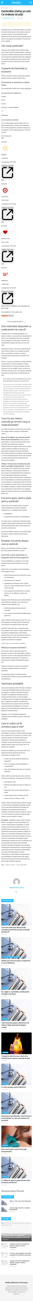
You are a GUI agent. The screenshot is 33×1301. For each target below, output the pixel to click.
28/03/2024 (4, 934)
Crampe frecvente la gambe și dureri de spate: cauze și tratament (19, 1245)
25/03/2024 (4, 996)
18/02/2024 (4, 1184)
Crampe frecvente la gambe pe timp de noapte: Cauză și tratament (20, 1262)
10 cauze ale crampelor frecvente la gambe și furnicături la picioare (20, 1254)
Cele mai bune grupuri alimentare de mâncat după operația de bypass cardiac (15, 1025)
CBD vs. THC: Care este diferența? (20, 1201)
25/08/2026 (13, 1249)
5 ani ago (12, 1203)
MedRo (16, 2)
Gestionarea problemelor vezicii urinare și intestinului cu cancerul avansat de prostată (16, 1118)
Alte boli (11, 8)
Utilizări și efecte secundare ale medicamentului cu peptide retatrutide (16, 1236)
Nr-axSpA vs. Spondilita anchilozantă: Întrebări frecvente (15, 993)
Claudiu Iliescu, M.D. (8, 18)
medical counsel (10, 864)
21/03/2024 (4, 1029)
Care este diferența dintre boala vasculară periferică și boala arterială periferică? (15, 929)
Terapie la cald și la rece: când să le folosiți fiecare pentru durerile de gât (15, 1057)
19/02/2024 (4, 1153)
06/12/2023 (20, 18)
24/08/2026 (13, 1266)
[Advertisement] (16, 24)
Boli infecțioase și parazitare (11, 957)
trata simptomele (22, 864)
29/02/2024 (4, 1122)
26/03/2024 (4, 965)
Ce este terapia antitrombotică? (13, 1087)
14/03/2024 (4, 1060)
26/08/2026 (6, 1239)
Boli (6, 8)
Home (2, 8)
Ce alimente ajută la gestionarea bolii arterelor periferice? (15, 1181)
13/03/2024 (4, 1089)
